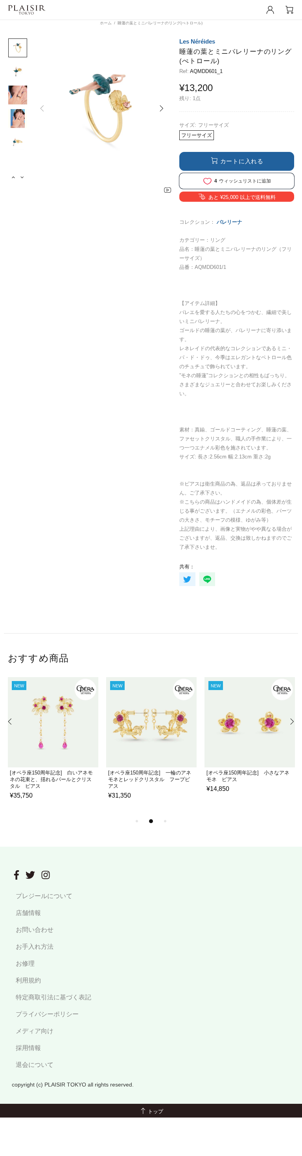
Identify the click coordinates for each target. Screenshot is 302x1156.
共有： (187, 567)
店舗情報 (28, 912)
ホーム (106, 23)
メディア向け (34, 1031)
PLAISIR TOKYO (27, 10)
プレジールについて (44, 896)
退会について (34, 1064)
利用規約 (28, 980)
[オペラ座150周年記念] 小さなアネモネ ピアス (247, 776)
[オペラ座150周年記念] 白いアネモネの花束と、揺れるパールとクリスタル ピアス (51, 779)
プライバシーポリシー (47, 1014)
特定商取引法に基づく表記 (53, 997)
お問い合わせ (34, 929)
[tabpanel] (53, 746)
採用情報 (28, 1048)
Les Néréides (197, 41)
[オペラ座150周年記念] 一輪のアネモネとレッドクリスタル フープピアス (149, 779)
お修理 (25, 963)
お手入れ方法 (34, 946)
